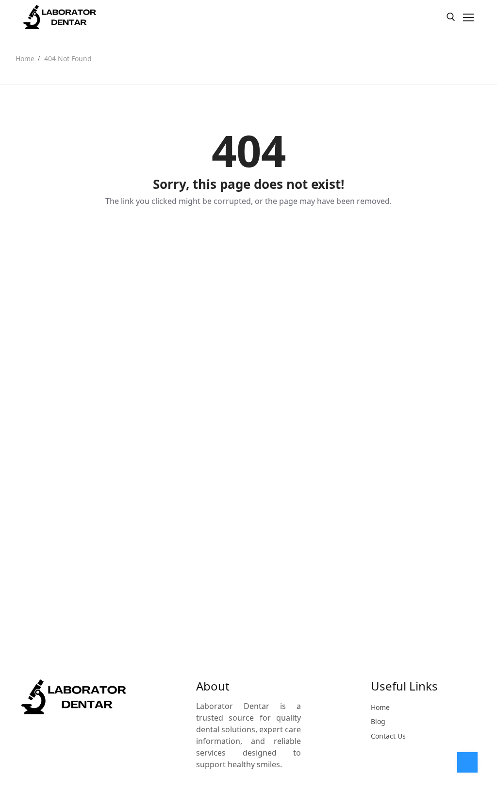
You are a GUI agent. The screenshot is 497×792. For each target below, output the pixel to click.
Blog (378, 721)
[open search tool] (451, 17)
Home (25, 58)
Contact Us (388, 736)
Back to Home (248, 234)
